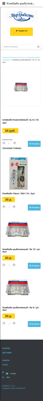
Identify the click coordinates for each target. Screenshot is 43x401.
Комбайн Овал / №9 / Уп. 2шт (18, 193)
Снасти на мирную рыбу (29, 57)
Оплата (5, 360)
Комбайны (6, 60)
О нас (5, 365)
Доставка (7, 352)
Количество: (7, 139)
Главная (5, 57)
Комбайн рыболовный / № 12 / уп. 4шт (21, 250)
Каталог (14, 57)
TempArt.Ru (20, 388)
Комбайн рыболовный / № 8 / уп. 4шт (20, 308)
